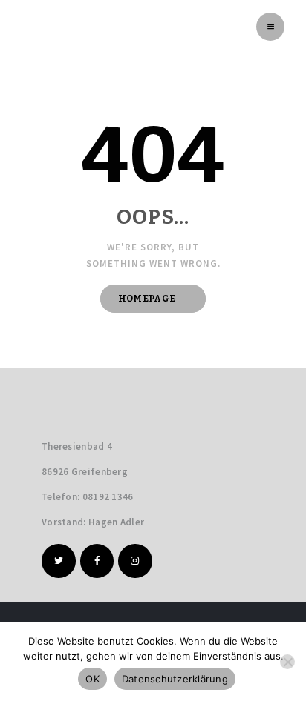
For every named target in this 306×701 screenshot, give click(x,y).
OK (92, 679)
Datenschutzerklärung (175, 679)
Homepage (146, 298)
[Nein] (287, 661)
